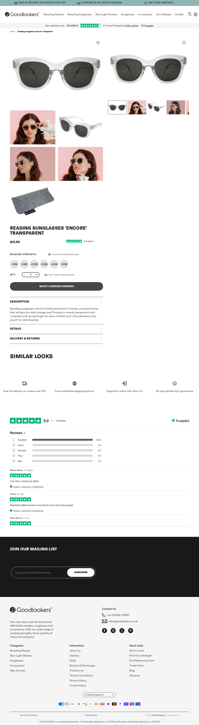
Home (12, 31)
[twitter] (121, 631)
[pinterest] (130, 631)
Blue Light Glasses (106, 14)
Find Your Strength (140, 655)
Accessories (145, 14)
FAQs (73, 660)
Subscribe (81, 572)
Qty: (13, 275)
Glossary (134, 675)
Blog (132, 670)
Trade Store (136, 665)
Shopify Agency (159, 715)
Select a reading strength (56, 286)
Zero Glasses (163, 14)
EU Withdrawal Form (141, 660)
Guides (179, 14)
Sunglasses (127, 14)
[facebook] (104, 631)
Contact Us (76, 670)
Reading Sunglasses (79, 14)
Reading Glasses (54, 14)
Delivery (74, 655)
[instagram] (113, 631)
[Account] (195, 15)
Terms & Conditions (81, 675)
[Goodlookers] (22, 14)
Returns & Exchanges (82, 665)
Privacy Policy (78, 680)
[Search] (189, 14)
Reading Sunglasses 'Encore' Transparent (35, 31)
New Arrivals (17, 670)
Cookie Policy (78, 685)
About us (75, 650)
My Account (136, 650)
